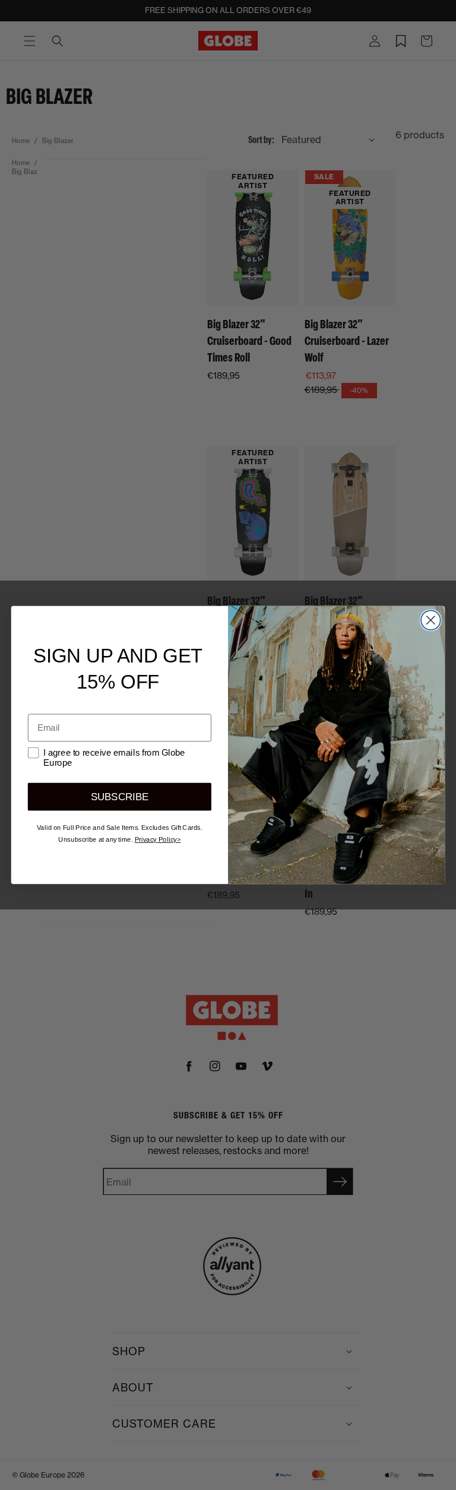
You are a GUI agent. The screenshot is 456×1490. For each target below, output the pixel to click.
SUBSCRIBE (119, 797)
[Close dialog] (431, 620)
